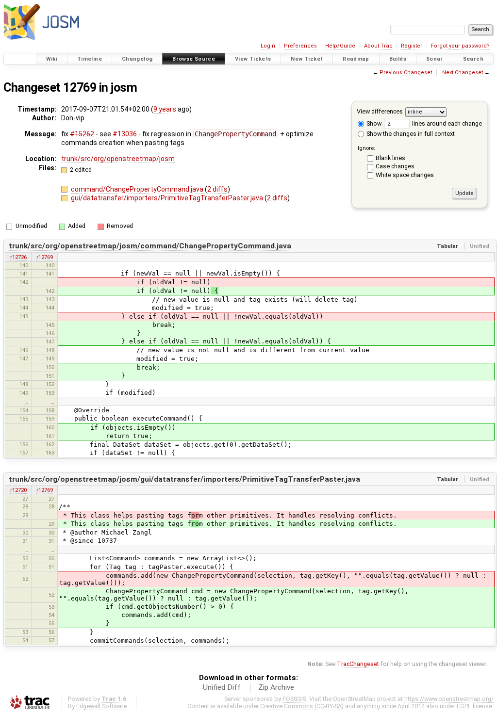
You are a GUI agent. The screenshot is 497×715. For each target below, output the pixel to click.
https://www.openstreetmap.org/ (449, 698)
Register (411, 46)
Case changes (395, 166)
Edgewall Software (101, 706)
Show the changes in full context (410, 133)
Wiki (52, 59)
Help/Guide (340, 46)
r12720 (18, 490)
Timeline (89, 59)
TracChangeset (358, 663)
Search (473, 59)
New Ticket (307, 59)
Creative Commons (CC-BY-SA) (302, 706)
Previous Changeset (406, 72)
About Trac (378, 46)
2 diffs (217, 189)
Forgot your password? (460, 46)
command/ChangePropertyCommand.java (138, 189)
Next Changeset (462, 72)
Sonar (434, 59)
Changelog (137, 59)
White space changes (405, 175)
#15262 (82, 134)
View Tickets (253, 59)
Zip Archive (276, 687)
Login (268, 46)
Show (373, 123)
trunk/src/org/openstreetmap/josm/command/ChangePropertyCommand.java (150, 246)
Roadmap (356, 59)
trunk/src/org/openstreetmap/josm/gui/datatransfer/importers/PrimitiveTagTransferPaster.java (184, 479)
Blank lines (390, 158)
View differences (380, 111)
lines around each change (446, 123)
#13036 (125, 134)
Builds (397, 59)
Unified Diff (222, 687)
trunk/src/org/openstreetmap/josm (118, 158)
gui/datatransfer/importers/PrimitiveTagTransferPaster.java (168, 198)
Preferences (300, 46)
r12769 (44, 257)
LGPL (464, 706)
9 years (164, 109)
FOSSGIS (294, 698)
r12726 (18, 257)
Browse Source (193, 59)
